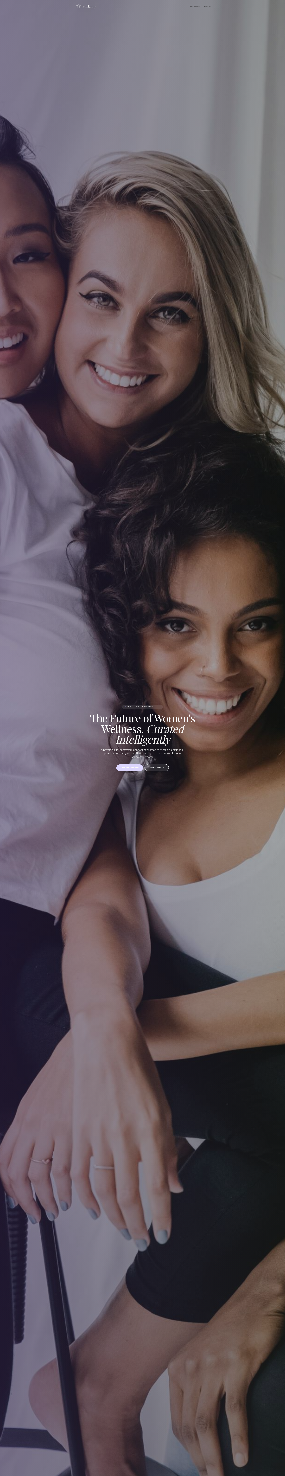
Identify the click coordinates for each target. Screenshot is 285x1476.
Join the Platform (130, 768)
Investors (207, 6)
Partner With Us (157, 768)
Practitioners (195, 6)
